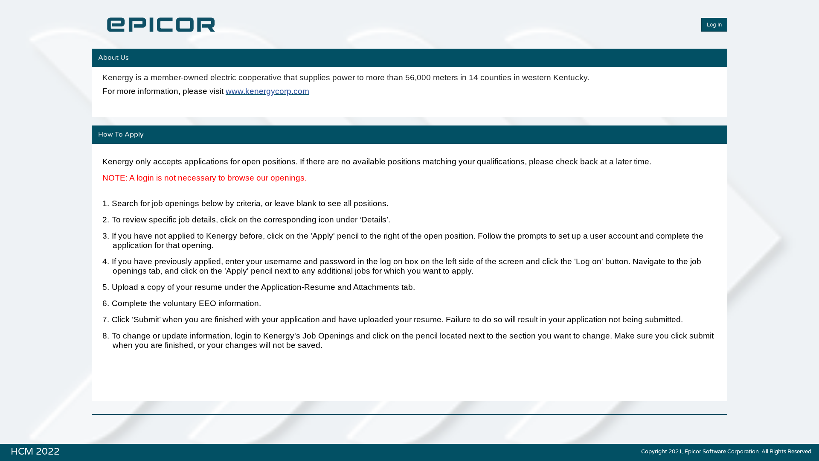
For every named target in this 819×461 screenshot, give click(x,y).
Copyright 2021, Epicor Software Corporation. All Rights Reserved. (727, 451)
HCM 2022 (35, 450)
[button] (714, 25)
